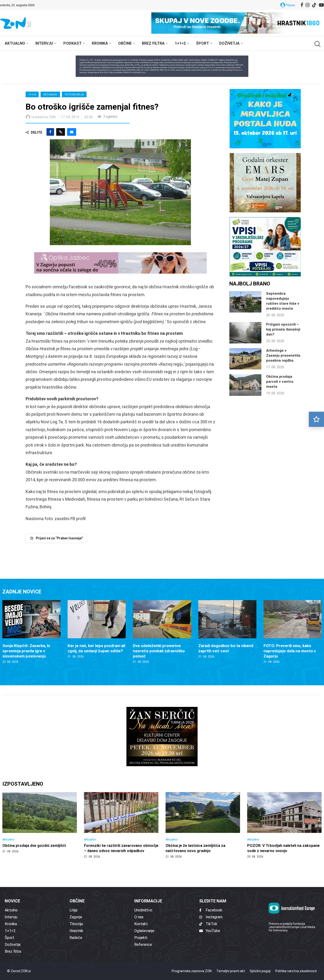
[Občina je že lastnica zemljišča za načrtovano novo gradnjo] (203, 825)
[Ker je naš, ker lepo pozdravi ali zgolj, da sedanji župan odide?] (97, 629)
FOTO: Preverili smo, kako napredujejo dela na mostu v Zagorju (290, 650)
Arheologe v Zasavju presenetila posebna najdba (283, 355)
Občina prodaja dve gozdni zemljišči (34, 845)
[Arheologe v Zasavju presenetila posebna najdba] (245, 358)
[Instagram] (307, 5)
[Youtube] (321, 5)
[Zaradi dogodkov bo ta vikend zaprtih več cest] (227, 629)
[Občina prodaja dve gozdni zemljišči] (39, 822)
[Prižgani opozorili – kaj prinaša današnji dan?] (245, 332)
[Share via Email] (71, 132)
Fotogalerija (74, 94)
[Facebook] (301, 5)
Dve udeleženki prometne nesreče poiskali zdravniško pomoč (159, 650)
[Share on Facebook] (50, 132)
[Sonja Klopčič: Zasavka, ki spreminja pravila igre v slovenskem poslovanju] (31, 632)
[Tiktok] (314, 5)
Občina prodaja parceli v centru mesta (279, 381)
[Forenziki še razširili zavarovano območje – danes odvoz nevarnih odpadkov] (121, 825)
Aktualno (15, 43)
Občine (125, 43)
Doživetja (229, 43)
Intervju (44, 43)
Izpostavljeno (22, 784)
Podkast (72, 43)
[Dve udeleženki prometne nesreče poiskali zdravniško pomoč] (162, 632)
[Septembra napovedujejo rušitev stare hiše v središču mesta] (245, 302)
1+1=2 (180, 43)
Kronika (100, 43)
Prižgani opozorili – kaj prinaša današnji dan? (283, 329)
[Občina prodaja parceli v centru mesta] (245, 385)
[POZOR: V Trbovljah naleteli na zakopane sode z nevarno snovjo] (284, 825)
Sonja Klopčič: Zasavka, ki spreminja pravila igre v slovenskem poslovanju (26, 650)
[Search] (317, 44)
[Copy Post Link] (60, 132)
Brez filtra (153, 43)
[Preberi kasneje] (316, 419)
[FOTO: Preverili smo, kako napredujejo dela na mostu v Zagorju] (293, 632)
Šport (202, 43)
